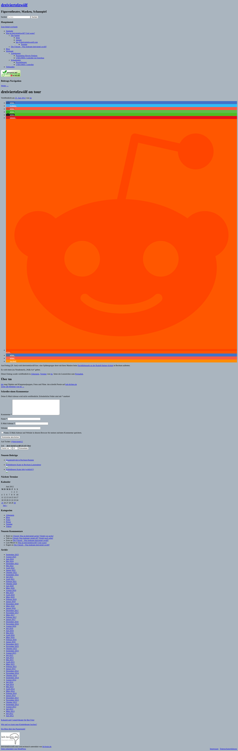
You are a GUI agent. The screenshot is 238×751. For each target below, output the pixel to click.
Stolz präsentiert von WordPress (13, 749)
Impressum (214, 749)
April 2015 (10, 662)
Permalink (79, 374)
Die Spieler (15, 35)
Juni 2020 (10, 586)
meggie (19, 40)
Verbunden (10, 67)
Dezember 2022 (12, 564)
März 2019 (10, 597)
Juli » (5, 505)
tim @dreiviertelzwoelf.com (27, 42)
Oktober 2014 (11, 675)
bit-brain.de (46, 747)
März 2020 (10, 588)
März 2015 (10, 664)
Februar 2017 (11, 617)
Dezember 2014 (12, 671)
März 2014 (10, 691)
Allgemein (35, 374)
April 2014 (10, 689)
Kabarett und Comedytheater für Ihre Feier (17, 720)
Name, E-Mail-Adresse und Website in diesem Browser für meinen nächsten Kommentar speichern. (43, 433)
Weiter (5, 86)
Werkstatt (9, 51)
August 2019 (11, 590)
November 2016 (12, 624)
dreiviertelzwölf (14, 5)
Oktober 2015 (11, 649)
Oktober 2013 (11, 702)
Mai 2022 (10, 566)
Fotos (8, 520)
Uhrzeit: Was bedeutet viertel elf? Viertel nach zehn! (32, 538)
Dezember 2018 (12, 604)
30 (15, 503)
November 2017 (12, 613)
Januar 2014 (10, 696)
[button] (10, 103)
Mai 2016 (10, 633)
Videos (8, 526)
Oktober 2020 (11, 584)
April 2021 (10, 579)
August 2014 (11, 680)
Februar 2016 (11, 640)
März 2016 (10, 637)
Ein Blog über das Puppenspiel (13, 729)
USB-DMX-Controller (25, 65)
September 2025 (12, 555)
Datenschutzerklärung (228, 749)
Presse (8, 522)
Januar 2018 (10, 608)
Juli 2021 (9, 577)
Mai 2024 (10, 561)
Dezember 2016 (12, 622)
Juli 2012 (9, 713)
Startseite (9, 31)
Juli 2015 (9, 655)
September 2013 (12, 705)
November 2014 (12, 673)
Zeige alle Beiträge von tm (12, 387)
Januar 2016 (10, 642)
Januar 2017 (10, 619)
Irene (18, 38)
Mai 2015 (10, 660)
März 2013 (10, 711)
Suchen (4, 17)
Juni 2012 (10, 716)
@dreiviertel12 (17, 442)
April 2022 (10, 568)
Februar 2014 (11, 693)
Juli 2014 (9, 682)
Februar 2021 (11, 581)
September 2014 (12, 678)
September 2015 (12, 651)
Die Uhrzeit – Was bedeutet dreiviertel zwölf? (29, 47)
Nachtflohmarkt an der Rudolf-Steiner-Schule (95, 365)
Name (4, 419)
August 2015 (11, 653)
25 (2, 503)
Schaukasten (16, 60)
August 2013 (11, 707)
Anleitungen (16, 53)
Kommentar (6, 414)
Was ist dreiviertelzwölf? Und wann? (20, 33)
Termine (24, 44)
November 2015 (12, 646)
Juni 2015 (10, 658)
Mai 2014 (10, 687)
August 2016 (11, 626)
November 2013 (12, 700)
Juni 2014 (10, 684)
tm (31, 98)
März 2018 (10, 606)
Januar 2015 (10, 669)
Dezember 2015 (12, 644)
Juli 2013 (9, 709)
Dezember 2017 (12, 611)
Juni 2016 (10, 631)
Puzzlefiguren (21, 62)
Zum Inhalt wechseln (9, 27)
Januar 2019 (10, 602)
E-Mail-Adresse (8, 423)
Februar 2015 (11, 666)
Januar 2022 (10, 570)
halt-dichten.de (71, 384)
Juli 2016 (9, 628)
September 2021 (12, 575)
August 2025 (11, 557)
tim (2, 384)
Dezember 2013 (12, 698)
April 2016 (10, 635)
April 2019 (10, 595)
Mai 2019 (10, 593)
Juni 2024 (10, 559)
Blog (8, 49)
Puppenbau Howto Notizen (26, 56)
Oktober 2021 (11, 572)
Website (4, 428)
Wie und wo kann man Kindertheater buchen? (19, 724)
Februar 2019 (11, 599)
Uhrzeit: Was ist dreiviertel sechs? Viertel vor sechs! (33, 536)
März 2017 (10, 615)
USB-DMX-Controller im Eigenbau (30, 58)
